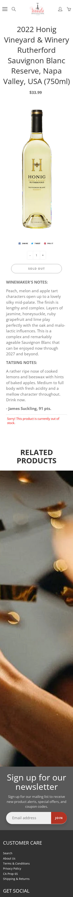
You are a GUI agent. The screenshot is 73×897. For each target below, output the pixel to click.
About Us (9, 858)
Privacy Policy (12, 868)
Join (59, 818)
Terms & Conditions (16, 863)
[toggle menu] (4, 9)
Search (7, 853)
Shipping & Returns (16, 879)
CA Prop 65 (10, 874)
